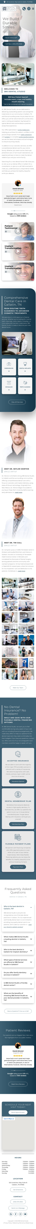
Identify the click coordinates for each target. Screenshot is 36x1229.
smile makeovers (23, 130)
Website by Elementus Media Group (23, 1223)
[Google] (11, 1214)
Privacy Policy (8, 1223)
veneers (7, 137)
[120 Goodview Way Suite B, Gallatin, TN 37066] (5, 2)
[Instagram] (20, 1214)
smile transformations (26, 137)
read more (18, 492)
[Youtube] (25, 1214)
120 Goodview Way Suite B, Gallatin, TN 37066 (19, 2)
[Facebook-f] (16, 1214)
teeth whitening (26, 134)
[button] (33, 8)
